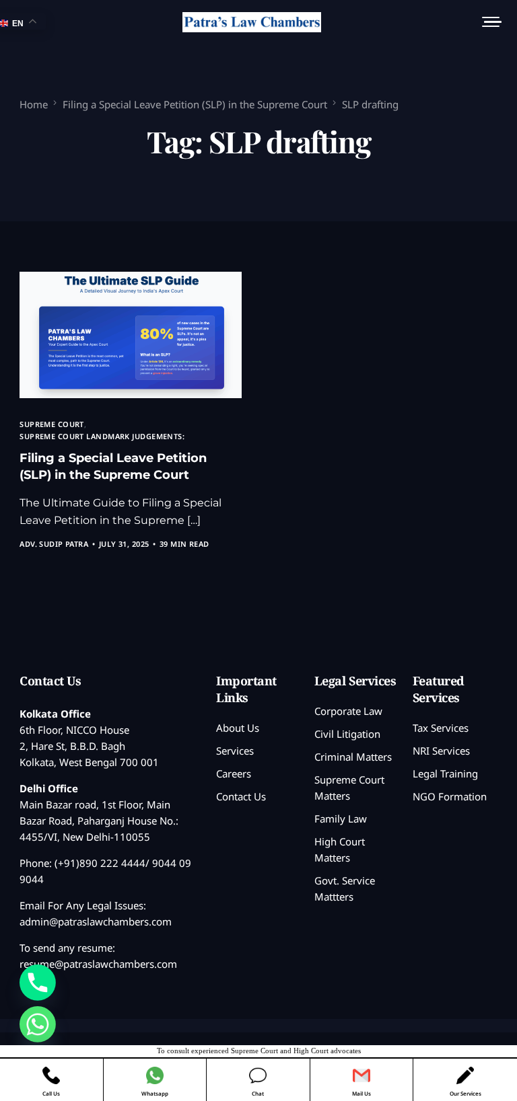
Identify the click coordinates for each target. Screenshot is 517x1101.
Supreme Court (52, 424)
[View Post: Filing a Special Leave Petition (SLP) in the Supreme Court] (131, 335)
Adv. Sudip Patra (54, 544)
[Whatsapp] (38, 1024)
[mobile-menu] (487, 22)
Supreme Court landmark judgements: (102, 436)
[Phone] (38, 982)
